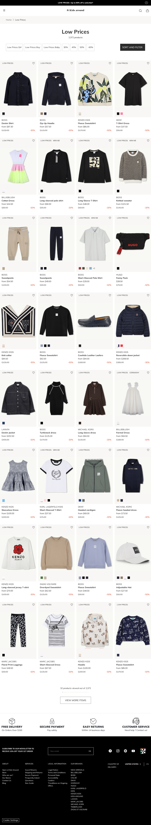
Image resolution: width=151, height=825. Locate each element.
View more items (75, 700)
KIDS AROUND (77, 796)
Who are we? (7, 775)
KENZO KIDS (76, 794)
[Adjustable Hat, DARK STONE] (121, 577)
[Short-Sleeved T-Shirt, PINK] (45, 500)
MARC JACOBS (77, 801)
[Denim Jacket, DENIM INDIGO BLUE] (3, 423)
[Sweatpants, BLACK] (45, 268)
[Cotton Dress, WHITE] (3, 191)
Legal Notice (53, 770)
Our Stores (6, 778)
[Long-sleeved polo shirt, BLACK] (42, 191)
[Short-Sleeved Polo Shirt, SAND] (87, 268)
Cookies (51, 780)
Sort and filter (132, 47)
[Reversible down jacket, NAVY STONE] (118, 345)
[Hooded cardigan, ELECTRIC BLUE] (80, 500)
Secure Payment (31, 775)
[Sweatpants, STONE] (3, 268)
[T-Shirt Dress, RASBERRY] (121, 113)
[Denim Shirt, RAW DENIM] (3, 113)
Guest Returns (31, 770)
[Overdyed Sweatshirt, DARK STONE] (45, 577)
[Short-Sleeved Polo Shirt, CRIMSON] (80, 268)
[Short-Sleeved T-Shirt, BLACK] (49, 500)
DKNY (73, 780)
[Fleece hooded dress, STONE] (118, 500)
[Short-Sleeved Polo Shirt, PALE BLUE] (90, 268)
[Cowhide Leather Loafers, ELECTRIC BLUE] (80, 345)
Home (9, 19)
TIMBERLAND (76, 807)
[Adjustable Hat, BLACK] (129, 577)
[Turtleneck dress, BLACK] (42, 423)
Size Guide (29, 783)
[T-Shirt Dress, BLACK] (118, 113)
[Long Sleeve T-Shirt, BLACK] (80, 191)
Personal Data (54, 775)
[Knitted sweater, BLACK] (118, 191)
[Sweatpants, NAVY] (42, 268)
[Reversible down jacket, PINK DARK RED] (121, 345)
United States (131, 764)
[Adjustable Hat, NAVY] (118, 577)
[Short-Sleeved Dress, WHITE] (42, 655)
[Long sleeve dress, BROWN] (80, 423)
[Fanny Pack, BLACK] (118, 268)
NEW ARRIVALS (77, 770)
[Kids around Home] (75, 10)
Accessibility (53, 778)
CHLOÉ (74, 778)
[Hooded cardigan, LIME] (83, 500)
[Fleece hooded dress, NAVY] (121, 500)
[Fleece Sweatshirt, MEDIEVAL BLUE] (118, 655)
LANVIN (74, 799)
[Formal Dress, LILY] (118, 423)
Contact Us (6, 780)
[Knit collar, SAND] (3, 345)
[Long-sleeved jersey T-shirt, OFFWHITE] (3, 577)
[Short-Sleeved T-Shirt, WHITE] (42, 500)
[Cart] (147, 10)
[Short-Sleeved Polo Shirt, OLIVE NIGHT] (83, 268)
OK (90, 751)
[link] (140, 10)
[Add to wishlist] (33, 63)
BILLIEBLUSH (76, 772)
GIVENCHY (75, 783)
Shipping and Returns (33, 772)
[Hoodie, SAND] (80, 655)
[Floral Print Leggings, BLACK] (3, 655)
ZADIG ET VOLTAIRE (79, 809)
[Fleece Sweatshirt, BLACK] (45, 345)
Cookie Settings (10, 820)
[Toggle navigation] (4, 10)
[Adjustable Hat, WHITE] (125, 577)
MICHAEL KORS (77, 804)
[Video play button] (146, 2)
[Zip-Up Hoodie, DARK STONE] (42, 113)
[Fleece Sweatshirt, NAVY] (49, 345)
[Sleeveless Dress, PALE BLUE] (3, 500)
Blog (4, 783)
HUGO (73, 786)
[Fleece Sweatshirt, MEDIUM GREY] (42, 345)
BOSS (73, 775)
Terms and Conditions (57, 772)
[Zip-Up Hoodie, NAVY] (45, 113)
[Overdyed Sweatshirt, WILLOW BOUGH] (42, 577)
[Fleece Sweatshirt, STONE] (80, 113)
